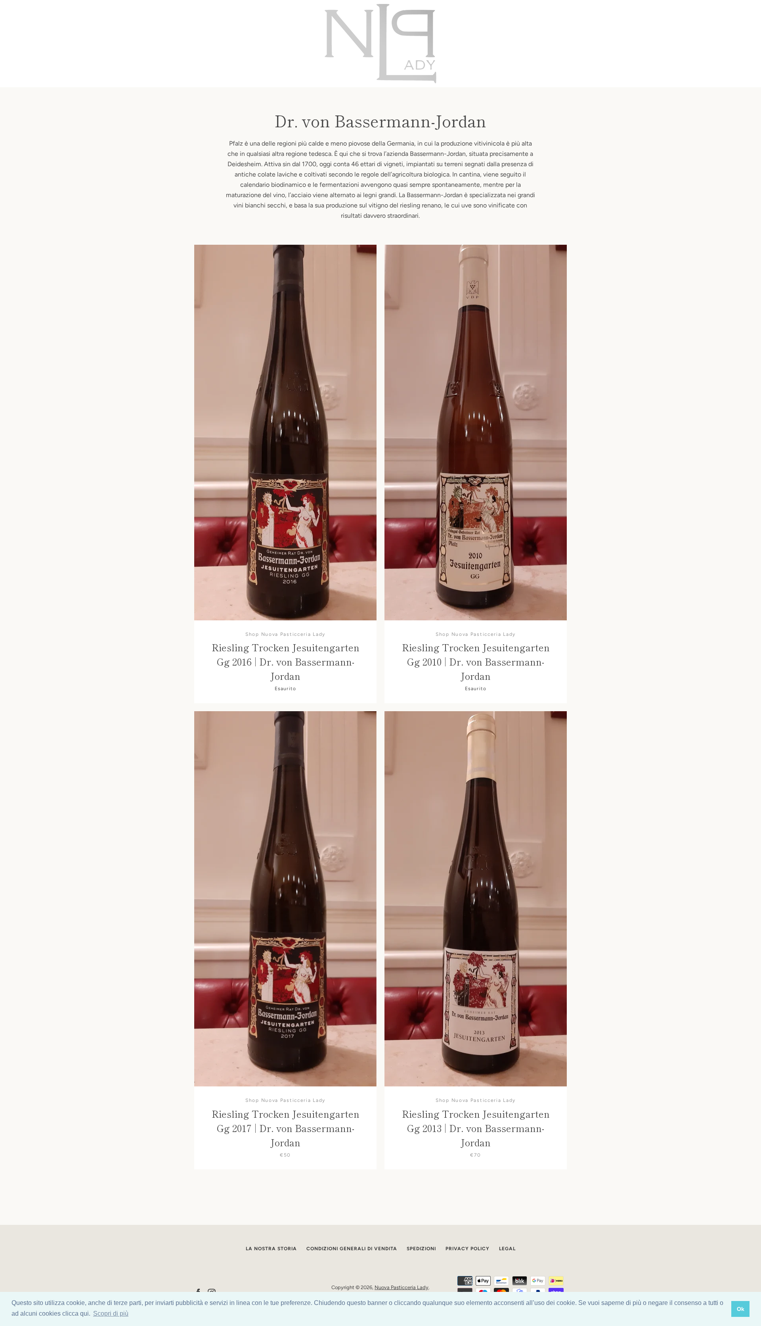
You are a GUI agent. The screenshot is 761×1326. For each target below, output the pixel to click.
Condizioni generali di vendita (351, 1248)
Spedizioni (421, 1248)
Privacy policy (467, 1248)
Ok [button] (740, 1309)
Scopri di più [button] (110, 1313)
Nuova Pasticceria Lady (401, 1287)
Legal (507, 1248)
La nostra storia (271, 1248)
